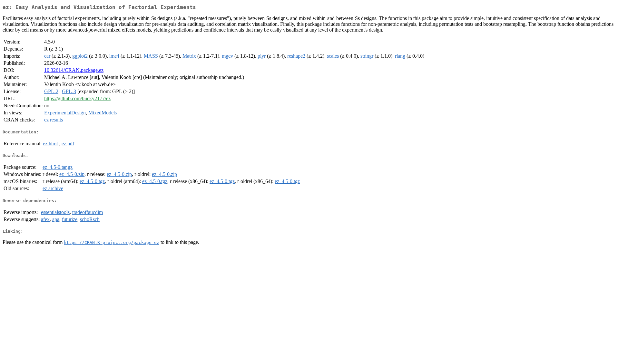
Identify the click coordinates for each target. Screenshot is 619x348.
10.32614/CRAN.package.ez (73, 70)
